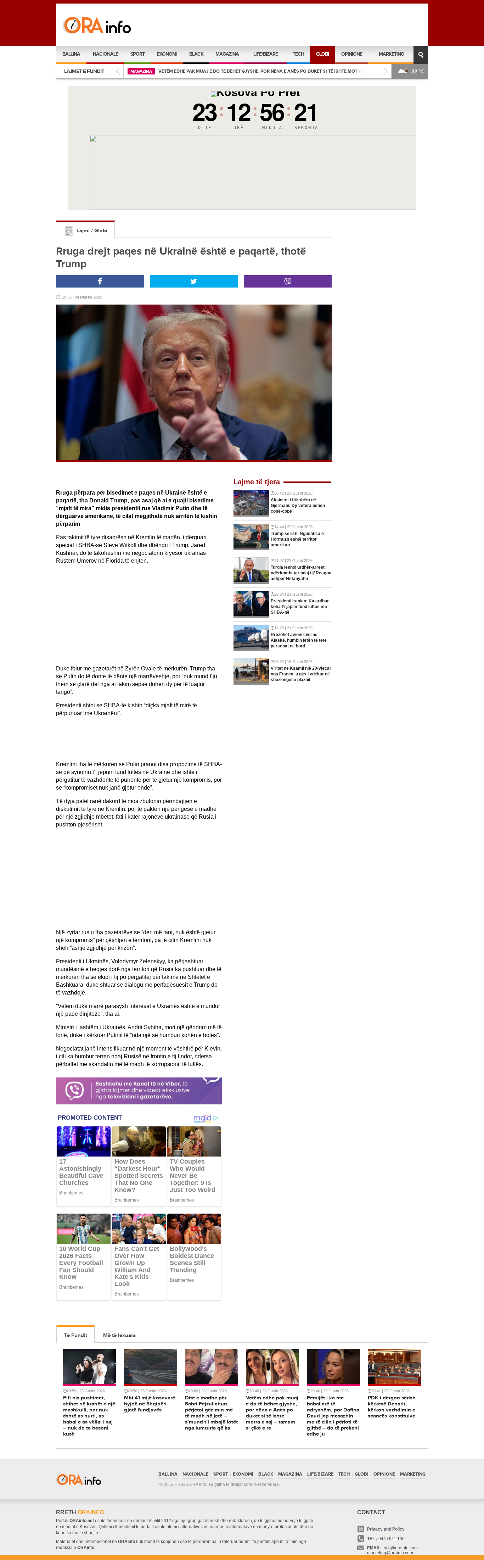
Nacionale (105, 54)
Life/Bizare (265, 54)
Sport (137, 54)
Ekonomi (167, 54)
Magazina (227, 54)
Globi (322, 54)
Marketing (391, 54)
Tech (298, 54)
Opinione (351, 54)
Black (196, 54)
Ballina (71, 54)
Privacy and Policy (386, 1529)
